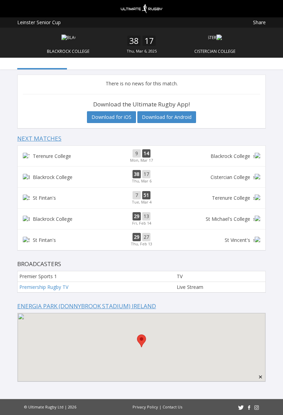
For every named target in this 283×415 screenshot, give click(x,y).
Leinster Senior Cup (39, 22)
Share (259, 22)
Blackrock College (68, 51)
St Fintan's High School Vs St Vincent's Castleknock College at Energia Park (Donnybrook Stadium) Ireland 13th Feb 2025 (141, 239)
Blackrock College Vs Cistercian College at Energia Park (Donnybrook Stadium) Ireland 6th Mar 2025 (141, 177)
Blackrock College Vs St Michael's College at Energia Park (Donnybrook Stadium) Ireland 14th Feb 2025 (141, 219)
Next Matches (39, 138)
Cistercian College (214, 51)
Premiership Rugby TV (43, 287)
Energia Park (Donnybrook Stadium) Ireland (86, 306)
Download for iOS (111, 117)
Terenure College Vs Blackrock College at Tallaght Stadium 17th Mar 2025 (141, 156)
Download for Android (167, 117)
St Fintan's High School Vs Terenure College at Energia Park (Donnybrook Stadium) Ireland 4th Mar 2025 (141, 198)
